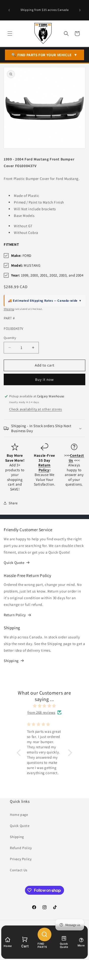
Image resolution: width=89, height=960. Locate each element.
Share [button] (13, 503)
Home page (19, 814)
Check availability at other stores (35, 409)
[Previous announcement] (9, 10)
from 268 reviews (41, 712)
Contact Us (18, 870)
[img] (44, 705)
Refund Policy (21, 848)
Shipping (9, 309)
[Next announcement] (79, 10)
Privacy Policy (20, 859)
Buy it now (44, 379)
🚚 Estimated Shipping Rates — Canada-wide (44, 300)
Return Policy (15, 614)
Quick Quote (14, 562)
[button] (9, 33)
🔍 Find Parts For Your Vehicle (44, 54)
